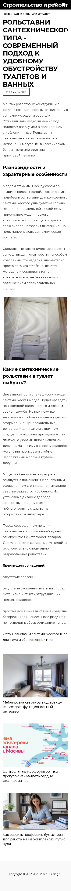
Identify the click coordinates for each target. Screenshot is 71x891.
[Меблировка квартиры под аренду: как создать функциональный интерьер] (35, 675)
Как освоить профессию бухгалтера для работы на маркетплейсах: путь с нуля (34, 839)
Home (6, 14)
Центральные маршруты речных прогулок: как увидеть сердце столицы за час (30, 776)
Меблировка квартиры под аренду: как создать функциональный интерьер (32, 707)
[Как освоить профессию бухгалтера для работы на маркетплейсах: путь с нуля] (35, 811)
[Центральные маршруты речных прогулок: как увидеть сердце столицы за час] (35, 745)
